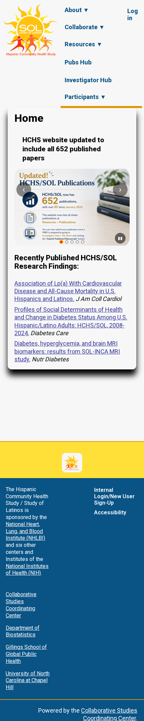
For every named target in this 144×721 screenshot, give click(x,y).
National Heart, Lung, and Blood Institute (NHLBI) (25, 531)
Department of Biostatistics (23, 631)
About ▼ (77, 9)
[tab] (61, 242)
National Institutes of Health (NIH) (27, 569)
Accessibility (110, 512)
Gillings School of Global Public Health (26, 654)
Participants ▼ (85, 96)
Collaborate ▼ (85, 27)
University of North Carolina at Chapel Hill (28, 680)
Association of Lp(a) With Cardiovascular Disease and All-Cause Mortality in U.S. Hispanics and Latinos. (68, 291)
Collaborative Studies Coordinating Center (21, 604)
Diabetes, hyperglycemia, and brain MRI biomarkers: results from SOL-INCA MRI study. (67, 351)
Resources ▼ (83, 44)
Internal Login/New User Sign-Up (114, 496)
